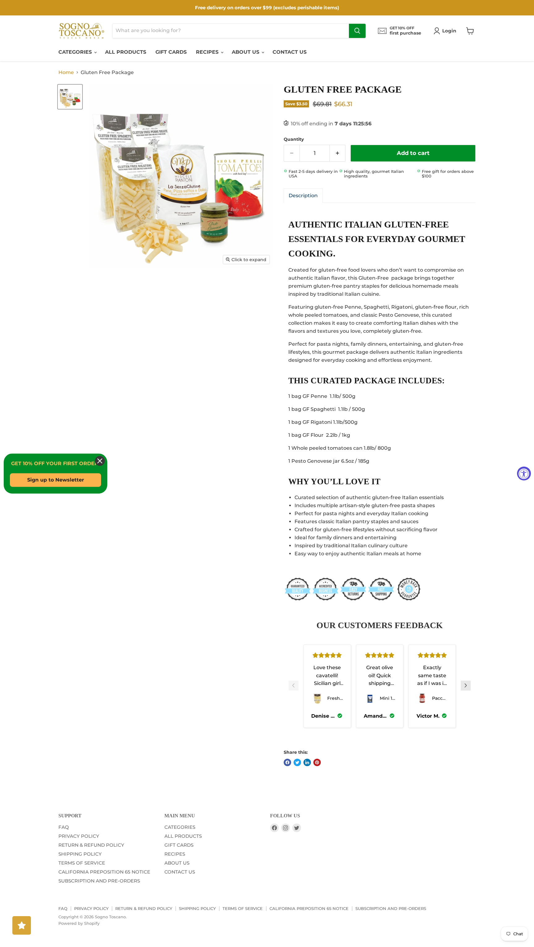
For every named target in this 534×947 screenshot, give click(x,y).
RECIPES (208, 52)
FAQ (63, 827)
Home (66, 72)
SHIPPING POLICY (80, 854)
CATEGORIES (75, 52)
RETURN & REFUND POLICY (91, 845)
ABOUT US (246, 52)
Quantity (294, 139)
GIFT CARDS (171, 52)
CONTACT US (290, 52)
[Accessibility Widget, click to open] (524, 474)
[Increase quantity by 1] (337, 153)
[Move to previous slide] (293, 686)
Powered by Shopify (79, 923)
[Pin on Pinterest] (317, 762)
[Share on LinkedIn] (307, 762)
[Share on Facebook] (287, 762)
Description (303, 195)
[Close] (99, 460)
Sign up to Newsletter (55, 480)
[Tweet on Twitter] (297, 762)
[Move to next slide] (465, 686)
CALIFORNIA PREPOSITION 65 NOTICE (104, 872)
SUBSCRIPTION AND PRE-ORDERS (99, 881)
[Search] (357, 31)
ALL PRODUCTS (125, 52)
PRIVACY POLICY (78, 836)
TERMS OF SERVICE (81, 863)
